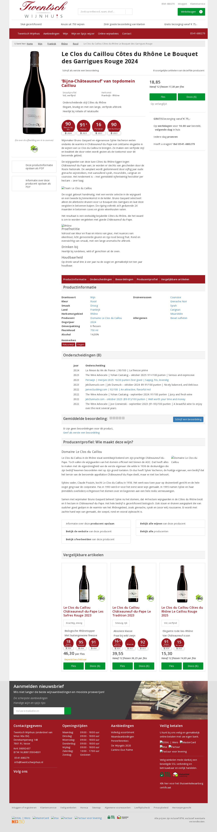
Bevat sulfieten (179, 318)
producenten (154, 531)
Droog (94, 305)
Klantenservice (197, 3)
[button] (68, 126)
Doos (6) (191, 96)
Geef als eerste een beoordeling (81, 432)
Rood (75, 43)
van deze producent (89, 531)
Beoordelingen (124, 279)
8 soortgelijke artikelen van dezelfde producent (178, 70)
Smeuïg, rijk (121, 622)
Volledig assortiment (122, 732)
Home (30, 43)
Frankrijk (51, 43)
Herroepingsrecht (181, 807)
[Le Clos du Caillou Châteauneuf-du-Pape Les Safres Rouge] (84, 584)
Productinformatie (74, 279)
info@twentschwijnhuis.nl (28, 762)
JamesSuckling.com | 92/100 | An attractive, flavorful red (118, 389)
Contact (127, 33)
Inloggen (182, 3)
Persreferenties (120, 740)
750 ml (94, 330)
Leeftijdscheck (142, 807)
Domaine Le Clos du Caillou (106, 318)
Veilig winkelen (68, 807)
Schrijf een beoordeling (188, 419)
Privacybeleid (161, 807)
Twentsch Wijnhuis (28, 33)
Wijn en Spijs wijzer (83, 33)
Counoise (175, 297)
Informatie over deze (90, 523)
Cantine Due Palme (122, 749)
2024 (93, 322)
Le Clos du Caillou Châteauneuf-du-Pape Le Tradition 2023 (131, 611)
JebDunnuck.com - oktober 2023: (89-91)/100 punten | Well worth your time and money (135, 399)
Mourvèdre (176, 313)
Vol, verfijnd (170, 622)
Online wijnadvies (108, 33)
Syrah (173, 305)
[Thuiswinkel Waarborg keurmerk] (181, 775)
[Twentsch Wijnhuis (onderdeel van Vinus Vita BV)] (43, 9)
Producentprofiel (147, 279)
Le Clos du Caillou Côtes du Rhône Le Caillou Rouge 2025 (182, 611)
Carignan (175, 309)
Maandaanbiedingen (122, 736)
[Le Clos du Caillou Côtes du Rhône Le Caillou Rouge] (182, 584)
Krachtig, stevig (74, 622)
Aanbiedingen (51, 33)
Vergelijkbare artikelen (175, 279)
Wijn (65, 33)
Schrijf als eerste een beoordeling (80, 70)
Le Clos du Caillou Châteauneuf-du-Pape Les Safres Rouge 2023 (83, 611)
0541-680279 (168, 3)
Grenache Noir (178, 301)
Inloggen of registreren (24, 807)
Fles (163, 96)
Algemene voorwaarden (118, 807)
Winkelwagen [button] (191, 11)
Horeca (84, 807)
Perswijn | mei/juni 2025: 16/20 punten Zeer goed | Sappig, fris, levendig (127, 380)
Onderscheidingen (101, 279)
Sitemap (96, 807)
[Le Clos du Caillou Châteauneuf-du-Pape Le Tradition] (133, 584)
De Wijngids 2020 (121, 745)
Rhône (64, 43)
